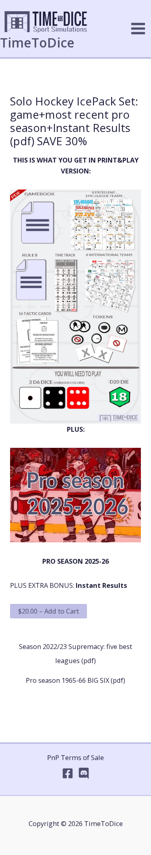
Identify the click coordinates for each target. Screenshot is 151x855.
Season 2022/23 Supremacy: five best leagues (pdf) (75, 648)
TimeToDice (37, 42)
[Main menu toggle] (138, 29)
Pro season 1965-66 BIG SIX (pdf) (75, 680)
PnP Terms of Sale (75, 757)
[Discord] (83, 773)
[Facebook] (67, 773)
